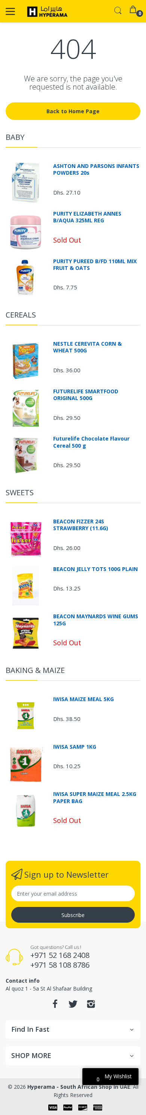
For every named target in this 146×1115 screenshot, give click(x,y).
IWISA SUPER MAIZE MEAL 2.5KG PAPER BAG (94, 797)
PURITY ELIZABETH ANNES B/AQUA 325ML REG (87, 217)
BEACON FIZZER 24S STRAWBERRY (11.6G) (80, 525)
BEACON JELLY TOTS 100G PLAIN (95, 569)
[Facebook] (55, 1006)
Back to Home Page (73, 111)
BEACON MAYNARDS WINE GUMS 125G (95, 619)
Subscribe (73, 915)
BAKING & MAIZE (35, 670)
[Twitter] (73, 1006)
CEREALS (21, 315)
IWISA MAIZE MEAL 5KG (83, 699)
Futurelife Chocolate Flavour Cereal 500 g (91, 442)
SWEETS (20, 492)
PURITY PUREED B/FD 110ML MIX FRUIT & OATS (95, 264)
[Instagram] (90, 1006)
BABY (15, 137)
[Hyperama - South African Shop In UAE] (45, 11)
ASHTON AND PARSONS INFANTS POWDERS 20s (96, 169)
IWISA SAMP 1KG (74, 746)
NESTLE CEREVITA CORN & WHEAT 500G (87, 347)
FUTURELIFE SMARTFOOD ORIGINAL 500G (85, 395)
